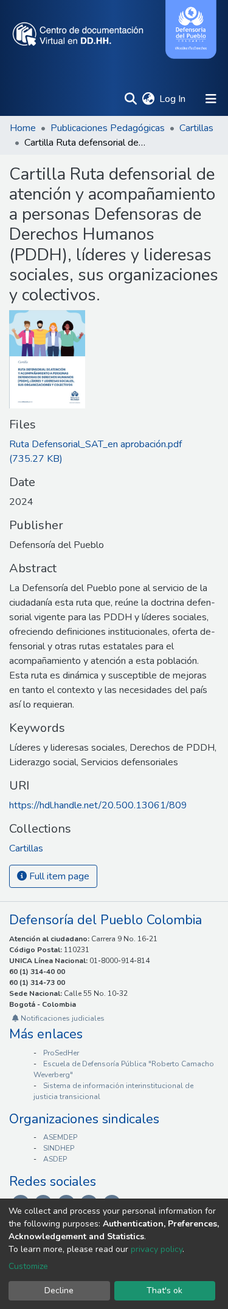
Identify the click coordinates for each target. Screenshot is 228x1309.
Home (23, 128)
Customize (28, 1266)
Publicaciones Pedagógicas (107, 128)
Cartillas (196, 128)
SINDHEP (58, 1148)
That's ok (164, 1290)
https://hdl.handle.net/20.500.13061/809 (98, 805)
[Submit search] (130, 99)
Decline (59, 1290)
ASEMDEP (60, 1137)
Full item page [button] (58, 876)
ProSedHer (61, 1053)
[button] (148, 99)
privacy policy (156, 1249)
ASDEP (55, 1159)
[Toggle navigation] (211, 99)
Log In (173, 99)
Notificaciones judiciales (62, 1018)
